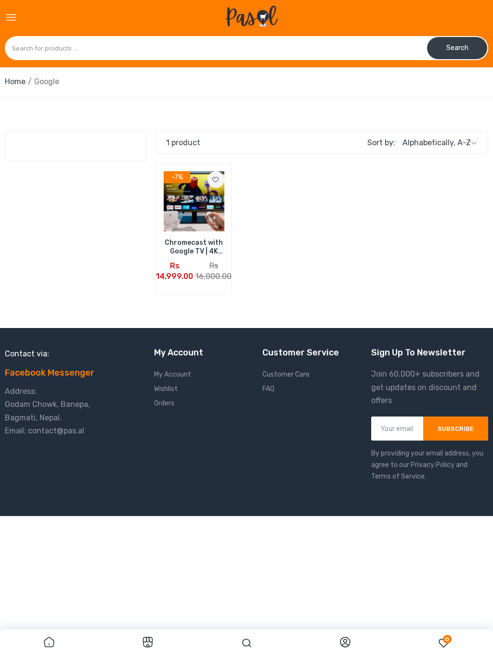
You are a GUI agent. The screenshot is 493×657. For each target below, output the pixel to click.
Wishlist (166, 389)
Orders (164, 403)
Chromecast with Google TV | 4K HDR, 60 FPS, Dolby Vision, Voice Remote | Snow (194, 247)
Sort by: (381, 142)
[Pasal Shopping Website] (251, 17)
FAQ (268, 389)
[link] (216, 179)
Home (15, 81)
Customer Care (286, 374)
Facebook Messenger (49, 372)
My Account (172, 374)
